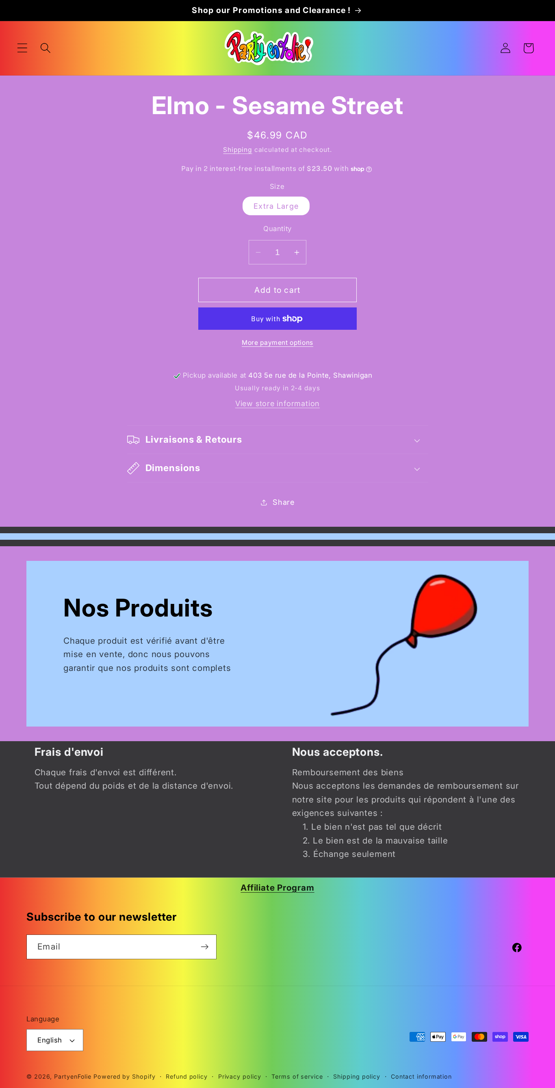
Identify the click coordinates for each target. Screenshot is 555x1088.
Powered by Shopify (124, 1076)
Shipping (237, 150)
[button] (22, 48)
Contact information (421, 1076)
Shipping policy (356, 1076)
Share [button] (284, 501)
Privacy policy (239, 1076)
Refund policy (187, 1076)
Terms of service (297, 1076)
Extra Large (276, 205)
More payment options (277, 343)
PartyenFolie (72, 1076)
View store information (277, 403)
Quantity (277, 229)
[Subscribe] (204, 946)
